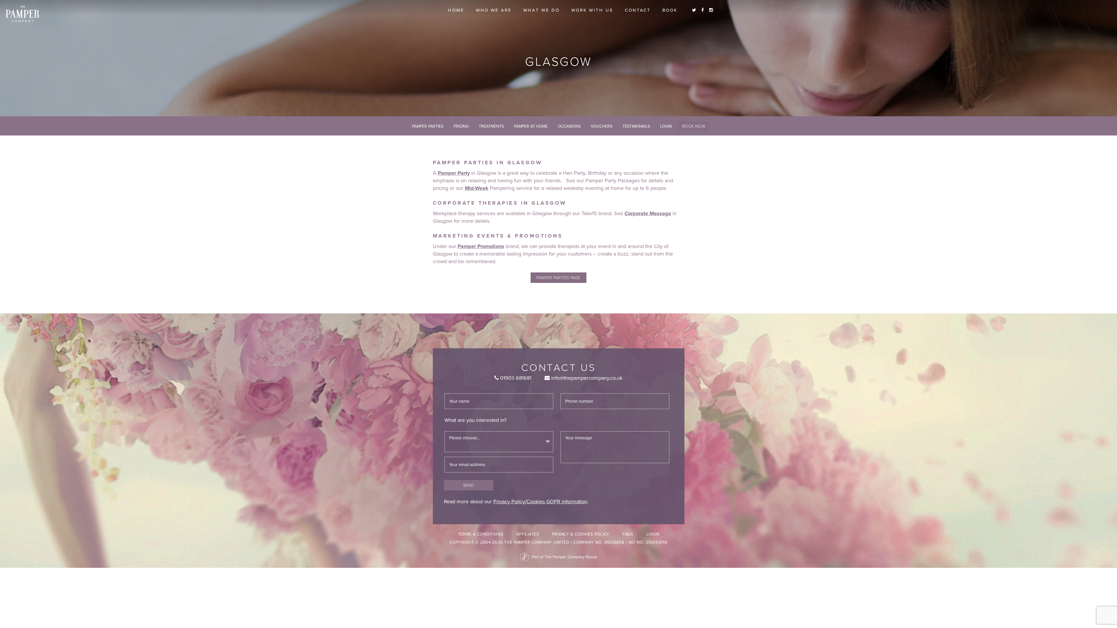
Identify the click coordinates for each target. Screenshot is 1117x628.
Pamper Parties (427, 126)
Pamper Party (454, 173)
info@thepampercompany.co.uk (586, 378)
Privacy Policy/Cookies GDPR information (540, 501)
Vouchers (601, 126)
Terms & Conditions (481, 534)
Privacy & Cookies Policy (580, 534)
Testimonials (636, 126)
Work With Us (592, 10)
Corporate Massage (648, 213)
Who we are (494, 10)
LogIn (666, 126)
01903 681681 (515, 378)
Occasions (569, 126)
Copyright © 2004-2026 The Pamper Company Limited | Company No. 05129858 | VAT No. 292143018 (558, 542)
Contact (638, 10)
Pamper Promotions (481, 246)
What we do (541, 10)
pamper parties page (558, 277)
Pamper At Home (531, 126)
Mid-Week (476, 188)
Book (669, 10)
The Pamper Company (22, 14)
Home (456, 10)
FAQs (627, 534)
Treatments (491, 126)
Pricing (461, 126)
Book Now (693, 126)
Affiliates (527, 534)
